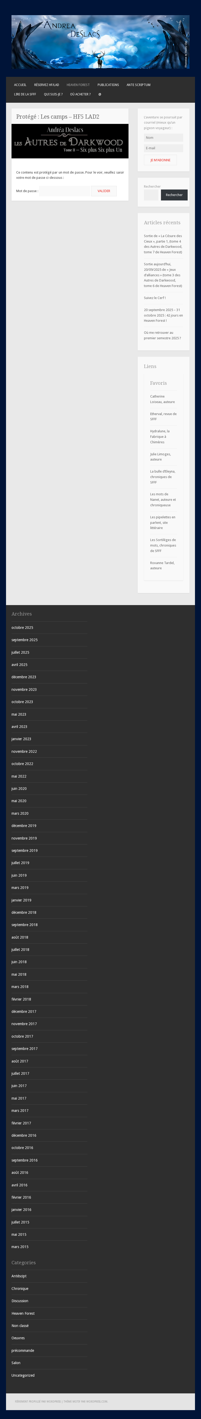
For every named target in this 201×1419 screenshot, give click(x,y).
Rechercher (152, 186)
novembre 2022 (24, 751)
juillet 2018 (20, 949)
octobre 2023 (22, 702)
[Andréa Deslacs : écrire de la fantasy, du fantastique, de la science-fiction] (100, 68)
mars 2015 (20, 1247)
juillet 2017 (20, 1073)
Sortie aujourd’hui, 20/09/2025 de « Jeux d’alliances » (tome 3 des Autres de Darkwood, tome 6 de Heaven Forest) (163, 275)
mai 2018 (19, 974)
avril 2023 (19, 727)
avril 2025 (19, 665)
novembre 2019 (24, 838)
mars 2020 (20, 813)
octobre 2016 (22, 1148)
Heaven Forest (78, 85)
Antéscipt (19, 1276)
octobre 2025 (22, 627)
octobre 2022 (22, 764)
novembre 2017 (24, 1024)
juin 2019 (19, 875)
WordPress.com (96, 1401)
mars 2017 (20, 1110)
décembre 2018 (24, 912)
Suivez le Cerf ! (155, 298)
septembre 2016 (25, 1160)
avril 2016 (19, 1185)
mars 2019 (20, 888)
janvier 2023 (21, 739)
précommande (23, 1350)
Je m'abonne (160, 160)
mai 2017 (19, 1098)
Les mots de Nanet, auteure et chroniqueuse (163, 499)
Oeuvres (18, 1338)
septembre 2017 (25, 1049)
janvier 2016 (21, 1210)
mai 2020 (19, 801)
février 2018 (21, 999)
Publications (108, 85)
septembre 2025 (25, 640)
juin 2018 (19, 962)
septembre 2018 (25, 925)
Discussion (20, 1301)
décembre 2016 (24, 1135)
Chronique (20, 1288)
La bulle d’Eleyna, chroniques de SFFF (162, 476)
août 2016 (20, 1172)
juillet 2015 (20, 1222)
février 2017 (21, 1123)
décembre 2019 (24, 826)
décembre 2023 (24, 677)
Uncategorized (23, 1375)
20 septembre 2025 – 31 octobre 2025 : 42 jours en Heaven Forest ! (163, 315)
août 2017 (20, 1061)
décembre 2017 (24, 1011)
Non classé (20, 1326)
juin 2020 (19, 788)
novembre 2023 (24, 689)
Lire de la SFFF (25, 94)
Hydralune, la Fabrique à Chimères (160, 436)
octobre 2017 (22, 1036)
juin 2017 (19, 1086)
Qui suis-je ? (53, 94)
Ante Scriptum (138, 85)
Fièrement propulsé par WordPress (38, 1401)
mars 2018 (20, 987)
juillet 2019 (20, 863)
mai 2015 (19, 1234)
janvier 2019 (21, 900)
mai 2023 (19, 714)
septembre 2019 (25, 850)
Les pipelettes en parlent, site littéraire (162, 522)
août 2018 (20, 937)
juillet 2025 (20, 652)
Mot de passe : (27, 191)
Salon (16, 1363)
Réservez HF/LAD (46, 85)
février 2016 (21, 1197)
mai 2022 (19, 776)
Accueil (20, 85)
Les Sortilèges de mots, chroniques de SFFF (163, 545)
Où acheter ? (80, 94)
